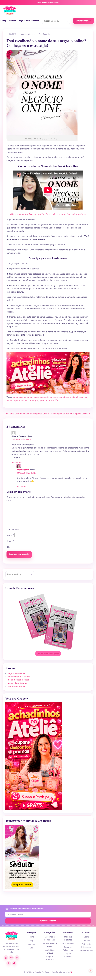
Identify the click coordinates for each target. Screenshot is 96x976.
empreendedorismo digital (65, 397)
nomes (31, 400)
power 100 (53, 400)
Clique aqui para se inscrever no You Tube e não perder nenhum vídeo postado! (48, 214)
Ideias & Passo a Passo (18, 679)
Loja (21, 21)
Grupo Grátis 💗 (83, 20)
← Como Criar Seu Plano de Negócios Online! (27, 413)
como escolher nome (22, 397)
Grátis (27, 21)
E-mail (10, 541)
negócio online (20, 400)
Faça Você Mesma (16, 673)
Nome (10, 535)
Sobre (86, 937)
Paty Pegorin (22, 469)
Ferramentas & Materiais (19, 676)
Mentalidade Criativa (17, 683)
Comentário (12, 529)
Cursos (12, 21)
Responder (17, 462)
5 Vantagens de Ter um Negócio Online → (70, 413)
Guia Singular (68, 943)
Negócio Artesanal (16, 686)
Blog (4, 21)
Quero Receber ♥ (48, 921)
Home (31, 937)
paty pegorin (41, 400)
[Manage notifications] (91, 971)
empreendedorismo (43, 397)
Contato (35, 21)
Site (8, 547)
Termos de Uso (86, 951)
